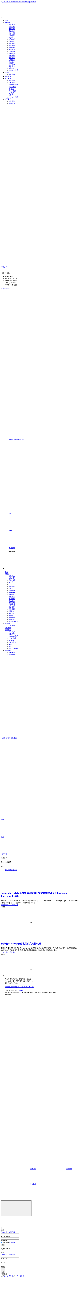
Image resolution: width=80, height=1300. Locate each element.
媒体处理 (12, 27)
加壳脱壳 (12, 31)
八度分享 (20, 990)
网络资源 (12, 58)
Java (10, 905)
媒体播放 (12, 25)
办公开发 (12, 33)
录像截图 (12, 35)
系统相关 (12, 45)
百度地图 (8, 987)
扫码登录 (21, 1276)
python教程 (12, 87)
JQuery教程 (12, 91)
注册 (3, 1272)
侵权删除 (12, 101)
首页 (6, 20)
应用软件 (12, 60)
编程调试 (12, 43)
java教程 (11, 93)
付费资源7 (5, 905)
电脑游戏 (12, 39)
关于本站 (8, 99)
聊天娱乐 (12, 49)
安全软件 (12, 62)
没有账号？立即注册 (8, 1232)
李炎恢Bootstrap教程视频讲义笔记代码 (21, 943)
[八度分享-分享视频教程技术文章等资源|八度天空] (14, 975)
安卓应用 (12, 74)
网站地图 (14, 987)
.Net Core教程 (13, 97)
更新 (6, 870)
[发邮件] (31, 1104)
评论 (15, 870)
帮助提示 (12, 103)
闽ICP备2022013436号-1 (26, 987)
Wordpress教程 (13, 85)
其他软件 (12, 68)
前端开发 (15, 905)
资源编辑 (12, 51)
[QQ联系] (31, 1049)
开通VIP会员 (5, 288)
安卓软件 (8, 72)
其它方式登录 (8, 1276)
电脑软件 (8, 22)
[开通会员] (15, 1122)
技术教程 (8, 78)
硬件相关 (12, 66)
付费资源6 (5, 952)
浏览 (9, 870)
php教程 (11, 89)
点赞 (12, 870)
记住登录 (6, 1243)
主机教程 (12, 82)
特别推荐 (8, 76)
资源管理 (12, 47)
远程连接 (12, 54)
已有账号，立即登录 (8, 1254)
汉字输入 (12, 64)
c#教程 (11, 95)
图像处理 (12, 29)
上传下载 (12, 41)
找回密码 (12, 1243)
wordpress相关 (13, 70)
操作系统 (12, 56)
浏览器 (11, 37)
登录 (3, 1245)
